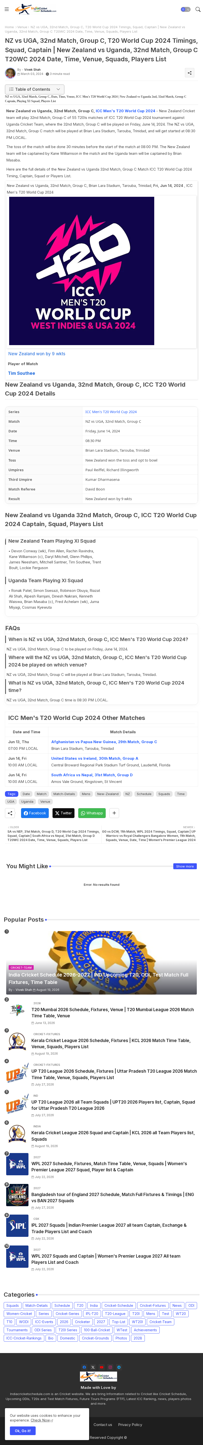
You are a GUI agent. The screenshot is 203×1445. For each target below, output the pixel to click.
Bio (50, 1338)
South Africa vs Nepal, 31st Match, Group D (92, 775)
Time (181, 794)
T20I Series (67, 1330)
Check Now (40, 1420)
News (177, 1305)
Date (26, 794)
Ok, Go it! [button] (23, 1431)
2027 (101, 1322)
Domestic (67, 1338)
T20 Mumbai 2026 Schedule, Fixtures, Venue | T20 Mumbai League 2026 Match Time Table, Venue (112, 1013)
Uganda (27, 801)
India (94, 1305)
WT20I (137, 1322)
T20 (80, 1305)
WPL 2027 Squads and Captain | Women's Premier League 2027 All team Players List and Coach (105, 1259)
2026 (64, 1322)
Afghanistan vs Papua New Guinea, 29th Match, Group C (104, 741)
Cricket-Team (161, 1322)
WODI (23, 1322)
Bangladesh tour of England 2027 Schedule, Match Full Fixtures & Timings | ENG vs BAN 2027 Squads (112, 1197)
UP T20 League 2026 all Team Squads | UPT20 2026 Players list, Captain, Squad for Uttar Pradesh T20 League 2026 (113, 1105)
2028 (138, 1338)
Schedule (144, 794)
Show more (185, 866)
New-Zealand (108, 794)
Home (9, 27)
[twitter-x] (93, 1367)
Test (165, 1314)
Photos (121, 1338)
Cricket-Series (67, 1314)
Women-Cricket (19, 1314)
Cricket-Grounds (95, 1338)
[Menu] (6, 9)
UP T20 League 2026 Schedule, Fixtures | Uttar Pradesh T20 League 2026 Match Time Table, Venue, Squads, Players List (114, 1074)
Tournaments (17, 1330)
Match (42, 794)
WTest (122, 1330)
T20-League (115, 1314)
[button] (186, 9)
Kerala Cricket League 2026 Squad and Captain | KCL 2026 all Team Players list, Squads (113, 1136)
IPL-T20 (92, 1314)
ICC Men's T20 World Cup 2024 (125, 111)
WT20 (181, 1314)
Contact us (103, 1424)
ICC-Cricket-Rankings (24, 1338)
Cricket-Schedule (118, 1305)
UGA (10, 801)
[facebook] (84, 1367)
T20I (136, 1314)
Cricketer (82, 1322)
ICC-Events (44, 1322)
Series (44, 1314)
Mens (86, 794)
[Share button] (114, 813)
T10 (9, 1322)
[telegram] (119, 1367)
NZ (128, 794)
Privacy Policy (130, 1424)
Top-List (118, 1322)
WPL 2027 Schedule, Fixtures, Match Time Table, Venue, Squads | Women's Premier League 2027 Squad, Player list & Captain (109, 1167)
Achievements (145, 1330)
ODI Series (43, 1330)
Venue (22, 27)
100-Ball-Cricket (97, 1330)
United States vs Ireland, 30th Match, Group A (94, 758)
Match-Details (64, 794)
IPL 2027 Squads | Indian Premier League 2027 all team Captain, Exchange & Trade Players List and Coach (109, 1228)
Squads (164, 794)
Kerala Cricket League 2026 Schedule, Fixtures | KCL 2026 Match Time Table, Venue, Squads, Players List (111, 1043)
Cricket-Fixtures (153, 1305)
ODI (191, 1305)
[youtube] (102, 1367)
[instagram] (110, 1367)
